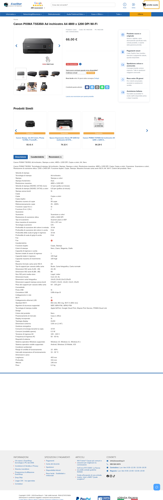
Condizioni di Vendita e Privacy (26, 466)
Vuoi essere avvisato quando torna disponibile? (82, 70)
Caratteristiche (37, 157)
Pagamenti (50, 461)
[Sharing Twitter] (92, 87)
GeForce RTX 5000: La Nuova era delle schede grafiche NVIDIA (88, 470)
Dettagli (96, 78)
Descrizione (20, 157)
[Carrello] (144, 4)
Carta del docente (53, 464)
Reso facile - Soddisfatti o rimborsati (55, 474)
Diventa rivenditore (22, 469)
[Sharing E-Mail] (97, 87)
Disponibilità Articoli (53, 470)
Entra (133, 8)
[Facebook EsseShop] (108, 476)
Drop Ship (19, 477)
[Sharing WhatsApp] (102, 87)
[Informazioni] (124, 4)
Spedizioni (50, 467)
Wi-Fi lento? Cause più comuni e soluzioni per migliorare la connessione (89, 463)
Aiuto (124, 8)
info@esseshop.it (117, 461)
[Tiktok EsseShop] (114, 476)
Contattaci (19, 484)
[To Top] (157, 494)
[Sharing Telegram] (107, 87)
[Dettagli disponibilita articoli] (80, 64)
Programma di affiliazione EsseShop (24, 473)
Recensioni (55, 157)
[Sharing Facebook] (87, 87)
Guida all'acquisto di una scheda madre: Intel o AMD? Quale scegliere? (89, 477)
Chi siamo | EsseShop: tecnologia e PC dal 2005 (24, 462)
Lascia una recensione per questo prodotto (80, 96)
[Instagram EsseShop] (111, 476)
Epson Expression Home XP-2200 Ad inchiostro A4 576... (64, 139)
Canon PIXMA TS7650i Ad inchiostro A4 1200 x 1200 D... (99, 139)
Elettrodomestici (54, 14)
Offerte (140, 14)
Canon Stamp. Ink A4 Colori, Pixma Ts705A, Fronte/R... (30, 139)
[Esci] (133, 4)
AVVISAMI (90, 73)
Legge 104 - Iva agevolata (25, 481)
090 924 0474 (115, 464)
